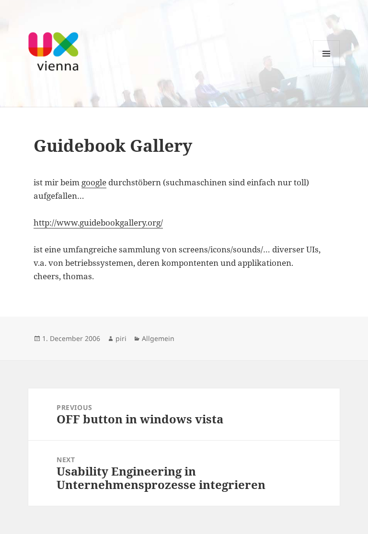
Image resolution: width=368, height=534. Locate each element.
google (93, 182)
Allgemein (158, 338)
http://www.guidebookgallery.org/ (98, 222)
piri (120, 338)
